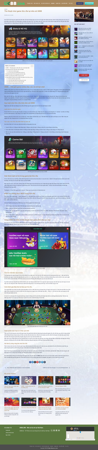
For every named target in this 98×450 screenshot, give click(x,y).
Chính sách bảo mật (10, 432)
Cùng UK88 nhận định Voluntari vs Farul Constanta (18, 367)
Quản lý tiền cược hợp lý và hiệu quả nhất (16, 81)
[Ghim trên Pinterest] (37, 362)
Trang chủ (30, 3)
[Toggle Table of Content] (31, 66)
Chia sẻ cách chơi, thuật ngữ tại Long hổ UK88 (11, 387)
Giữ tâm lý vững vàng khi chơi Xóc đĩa (15, 83)
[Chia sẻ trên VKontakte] (40, 362)
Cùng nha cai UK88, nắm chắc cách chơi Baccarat (85, 70)
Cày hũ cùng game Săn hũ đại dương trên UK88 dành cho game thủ (11, 409)
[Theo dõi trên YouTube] (59, 430)
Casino (53, 3)
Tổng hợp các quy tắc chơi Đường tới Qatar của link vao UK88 (84, 52)
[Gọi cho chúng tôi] (52, 430)
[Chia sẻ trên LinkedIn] (42, 362)
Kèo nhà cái (37, 3)
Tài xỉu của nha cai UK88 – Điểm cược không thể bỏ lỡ (85, 56)
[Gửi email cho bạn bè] (35, 362)
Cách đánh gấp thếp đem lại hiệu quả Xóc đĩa (17, 80)
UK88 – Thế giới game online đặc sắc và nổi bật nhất (17, 67)
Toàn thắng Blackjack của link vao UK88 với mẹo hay (85, 38)
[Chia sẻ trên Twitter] (32, 362)
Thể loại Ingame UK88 (60, 386)
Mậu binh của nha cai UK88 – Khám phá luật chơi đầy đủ (85, 29)
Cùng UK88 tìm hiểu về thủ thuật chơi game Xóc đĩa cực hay (19, 77)
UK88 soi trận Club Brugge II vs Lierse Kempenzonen (55, 367)
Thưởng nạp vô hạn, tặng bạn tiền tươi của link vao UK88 (85, 65)
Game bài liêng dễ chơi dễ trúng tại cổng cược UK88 (45, 408)
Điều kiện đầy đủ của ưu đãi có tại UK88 (85, 33)
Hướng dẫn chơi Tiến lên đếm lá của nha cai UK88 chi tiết (85, 42)
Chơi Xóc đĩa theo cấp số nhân (14, 78)
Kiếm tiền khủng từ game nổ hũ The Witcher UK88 (45, 387)
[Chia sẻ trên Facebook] (30, 362)
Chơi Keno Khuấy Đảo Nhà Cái (28, 407)
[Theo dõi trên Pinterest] (54, 430)
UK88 (42, 23)
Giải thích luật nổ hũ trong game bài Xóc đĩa (16, 74)
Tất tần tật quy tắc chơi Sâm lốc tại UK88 (85, 61)
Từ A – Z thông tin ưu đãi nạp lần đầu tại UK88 (86, 46)
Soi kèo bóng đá (45, 3)
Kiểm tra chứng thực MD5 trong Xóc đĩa (15, 75)
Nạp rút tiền (8, 434)
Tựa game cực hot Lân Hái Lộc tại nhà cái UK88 (62, 408)
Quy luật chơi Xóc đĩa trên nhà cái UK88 (15, 69)
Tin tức (71, 3)
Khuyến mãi (64, 3)
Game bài (58, 3)
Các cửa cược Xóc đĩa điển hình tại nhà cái (16, 72)
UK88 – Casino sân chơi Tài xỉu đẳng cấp (28, 387)
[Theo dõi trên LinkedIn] (56, 430)
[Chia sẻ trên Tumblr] (45, 362)
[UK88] (14, 3)
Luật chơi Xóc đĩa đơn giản (13, 71)
